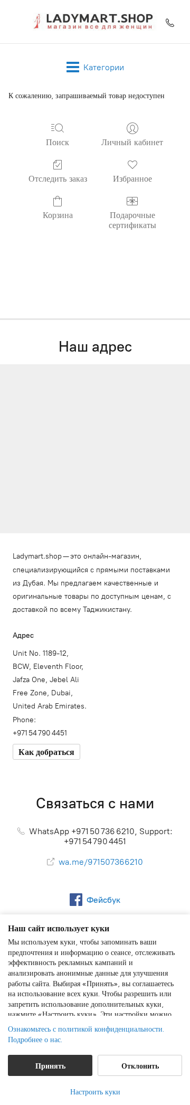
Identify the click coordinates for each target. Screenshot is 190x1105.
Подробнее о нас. (35, 1039)
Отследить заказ (57, 178)
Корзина (58, 215)
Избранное (132, 178)
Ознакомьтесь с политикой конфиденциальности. (86, 1028)
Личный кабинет (132, 142)
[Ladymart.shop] (95, 21)
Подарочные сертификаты (132, 220)
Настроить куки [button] (95, 1091)
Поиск (57, 142)
